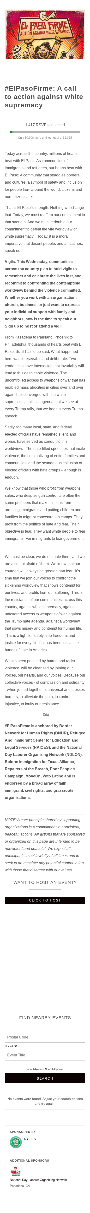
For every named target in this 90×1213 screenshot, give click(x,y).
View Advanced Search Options (45, 1069)
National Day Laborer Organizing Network (38, 1180)
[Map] (45, 961)
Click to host (45, 900)
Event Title (17, 1052)
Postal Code (18, 1034)
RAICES (30, 1139)
